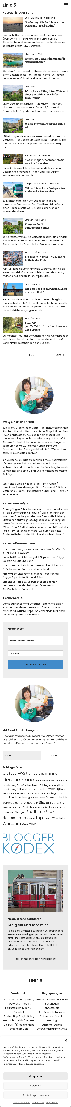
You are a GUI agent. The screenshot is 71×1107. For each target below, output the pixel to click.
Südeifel (31, 818)
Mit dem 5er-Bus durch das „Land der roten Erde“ (46, 290)
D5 (55, 774)
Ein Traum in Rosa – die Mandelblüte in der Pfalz (45, 258)
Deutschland (18, 779)
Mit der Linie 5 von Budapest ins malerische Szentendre (45, 189)
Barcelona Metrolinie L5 (50, 534)
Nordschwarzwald (35, 793)
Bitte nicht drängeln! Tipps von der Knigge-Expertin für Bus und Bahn (31, 575)
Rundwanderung (19, 797)
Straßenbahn (48, 807)
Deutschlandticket (45, 780)
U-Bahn (48, 818)
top (39, 818)
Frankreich (33, 785)
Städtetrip (35, 811)
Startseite (8, 483)
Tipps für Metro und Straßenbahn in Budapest (29, 587)
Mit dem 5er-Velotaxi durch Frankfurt (44, 527)
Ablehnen (35, 1085)
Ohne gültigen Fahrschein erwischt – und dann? (31, 509)
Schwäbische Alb (56, 797)
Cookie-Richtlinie (21, 1102)
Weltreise (42, 54)
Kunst (36, 789)
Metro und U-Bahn (14, 491)
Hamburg (53, 785)
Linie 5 (9, 5)
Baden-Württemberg (24, 773)
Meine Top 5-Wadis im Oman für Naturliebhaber (45, 60)
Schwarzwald (38, 797)
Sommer (54, 803)
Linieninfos (36, 17)
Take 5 (62, 491)
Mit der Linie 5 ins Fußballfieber (45, 516)
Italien (30, 789)
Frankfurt (22, 785)
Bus (27, 17)
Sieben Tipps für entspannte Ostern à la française (45, 161)
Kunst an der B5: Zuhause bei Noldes (37, 226)
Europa (28, 183)
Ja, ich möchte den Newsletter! (36, 959)
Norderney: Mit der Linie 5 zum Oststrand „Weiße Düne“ (44, 24)
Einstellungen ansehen (35, 1095)
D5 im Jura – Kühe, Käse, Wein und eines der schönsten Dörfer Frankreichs (46, 94)
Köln (42, 789)
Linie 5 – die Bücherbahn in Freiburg (35, 510)
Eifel (58, 780)
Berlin (44, 773)
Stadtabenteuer (32, 807)
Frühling (44, 785)
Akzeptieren (35, 1076)
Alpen (5, 774)
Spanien (18, 807)
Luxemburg (53, 789)
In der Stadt (40, 183)
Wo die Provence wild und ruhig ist (45, 125)
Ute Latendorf (11, 565)
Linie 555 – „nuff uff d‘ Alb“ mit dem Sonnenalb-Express (46, 326)
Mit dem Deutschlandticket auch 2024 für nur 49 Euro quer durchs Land (34, 567)
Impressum (52, 1102)
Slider (44, 802)
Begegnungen (11, 494)
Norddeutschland (17, 793)
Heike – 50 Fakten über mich (20, 530)
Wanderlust (59, 818)
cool (51, 773)
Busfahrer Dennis (52, 1024)
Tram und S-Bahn (53, 487)
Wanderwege (26, 487)
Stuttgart (20, 812)
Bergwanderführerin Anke (52, 1029)
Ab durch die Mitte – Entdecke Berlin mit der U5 (33, 532)
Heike (6, 557)
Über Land (49, 17)
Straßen (29, 219)
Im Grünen (49, 483)
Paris (47, 793)
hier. (34, 453)
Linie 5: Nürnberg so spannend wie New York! (30, 549)
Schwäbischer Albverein (20, 803)
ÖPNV (32, 824)
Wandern (12, 823)
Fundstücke (31, 155)
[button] (66, 1040)
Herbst (23, 789)
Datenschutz (38, 1102)
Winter (25, 824)
